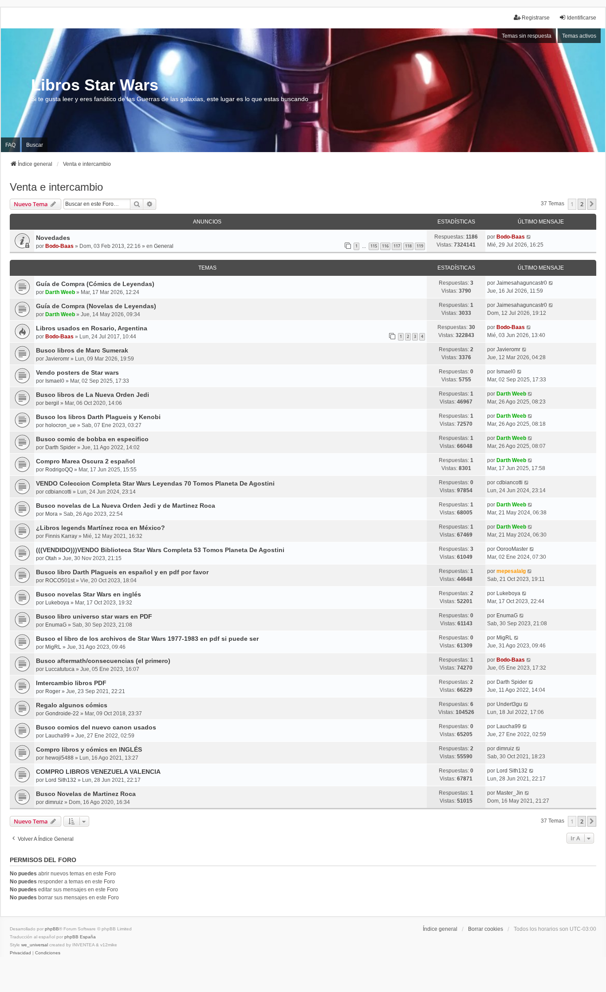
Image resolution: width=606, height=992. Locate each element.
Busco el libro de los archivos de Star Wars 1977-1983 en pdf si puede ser (147, 638)
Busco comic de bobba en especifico (92, 439)
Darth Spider (60, 447)
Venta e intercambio (56, 187)
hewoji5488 (59, 758)
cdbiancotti (58, 492)
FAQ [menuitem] (10, 145)
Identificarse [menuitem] (581, 18)
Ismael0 (54, 381)
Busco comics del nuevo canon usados (96, 727)
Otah (51, 558)
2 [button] (581, 204)
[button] (591, 204)
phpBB (52, 928)
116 (385, 246)
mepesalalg (511, 571)
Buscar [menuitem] (34, 145)
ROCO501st (60, 580)
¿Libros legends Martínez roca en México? (100, 527)
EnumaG (56, 625)
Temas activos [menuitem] (579, 36)
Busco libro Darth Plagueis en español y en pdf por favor (122, 572)
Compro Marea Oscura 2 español (85, 461)
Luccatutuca (60, 669)
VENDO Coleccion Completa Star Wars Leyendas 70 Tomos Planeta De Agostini (155, 483)
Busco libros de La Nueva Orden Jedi (92, 394)
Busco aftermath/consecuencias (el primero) (103, 660)
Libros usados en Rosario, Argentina (91, 328)
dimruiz (505, 748)
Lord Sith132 (60, 780)
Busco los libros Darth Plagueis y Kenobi (98, 416)
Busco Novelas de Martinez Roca (86, 793)
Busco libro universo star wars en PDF (94, 616)
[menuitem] (20, 953)
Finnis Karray (61, 536)
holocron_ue (60, 425)
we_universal (34, 944)
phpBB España (80, 936)
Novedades (53, 237)
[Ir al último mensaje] (529, 237)
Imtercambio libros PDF (71, 682)
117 (397, 246)
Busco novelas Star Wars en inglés (88, 594)
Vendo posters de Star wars (77, 372)
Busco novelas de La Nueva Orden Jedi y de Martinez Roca (125, 505)
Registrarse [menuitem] (536, 18)
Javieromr (57, 359)
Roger (52, 691)
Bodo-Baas (59, 246)
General (163, 246)
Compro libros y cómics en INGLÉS (89, 749)
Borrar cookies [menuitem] (485, 929)
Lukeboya (57, 603)
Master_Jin (509, 793)
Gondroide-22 (62, 713)
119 (420, 246)
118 (408, 246)
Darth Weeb (60, 292)
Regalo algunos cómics (71, 705)
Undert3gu (509, 704)
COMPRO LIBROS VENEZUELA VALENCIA (98, 771)
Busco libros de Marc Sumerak (82, 350)
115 (373, 246)
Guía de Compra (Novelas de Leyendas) (96, 306)
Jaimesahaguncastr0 (521, 283)
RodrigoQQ (59, 470)
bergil (52, 403)
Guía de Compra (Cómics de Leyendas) (95, 283)
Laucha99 (57, 736)
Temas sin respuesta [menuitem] (526, 36)
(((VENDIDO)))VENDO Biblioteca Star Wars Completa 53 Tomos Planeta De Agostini (160, 549)
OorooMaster (512, 549)
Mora (51, 514)
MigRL (53, 647)
